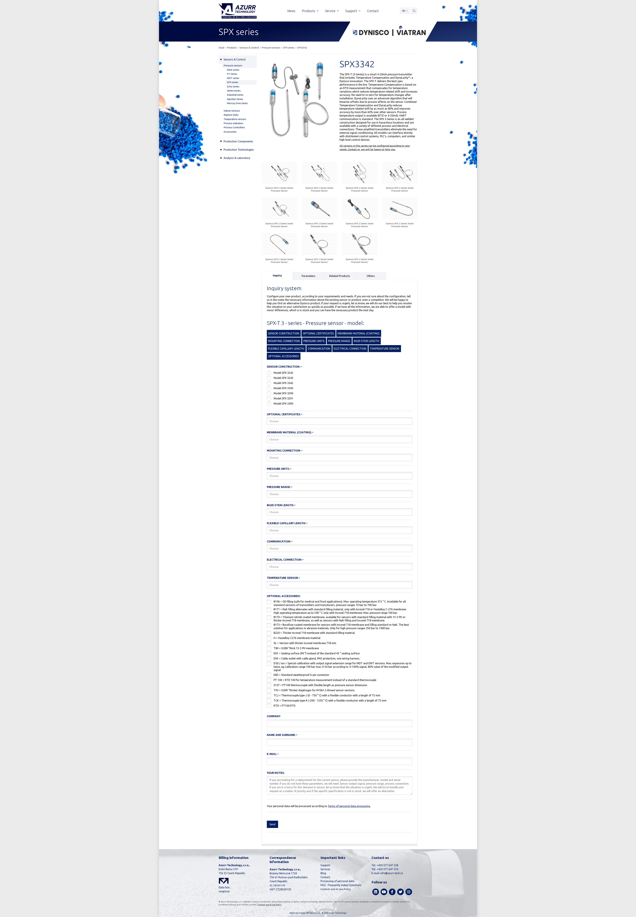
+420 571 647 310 (387, 869)
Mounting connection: (284, 450)
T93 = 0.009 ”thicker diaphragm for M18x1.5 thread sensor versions (314, 690)
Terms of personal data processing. (349, 806)
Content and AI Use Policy (335, 889)
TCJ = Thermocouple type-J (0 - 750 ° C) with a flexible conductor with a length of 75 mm (327, 695)
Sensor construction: (283, 366)
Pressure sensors (271, 47)
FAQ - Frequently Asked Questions (340, 885)
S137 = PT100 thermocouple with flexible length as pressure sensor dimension (320, 685)
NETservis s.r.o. (313, 913)
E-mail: (272, 753)
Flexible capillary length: (286, 523)
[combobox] (339, 421)
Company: (274, 716)
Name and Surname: (281, 734)
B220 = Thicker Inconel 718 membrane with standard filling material (314, 632)
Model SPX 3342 (283, 383)
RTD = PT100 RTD (284, 705)
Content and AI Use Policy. (270, 905)
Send (272, 824)
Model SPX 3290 (283, 393)
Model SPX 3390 (283, 403)
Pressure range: (279, 486)
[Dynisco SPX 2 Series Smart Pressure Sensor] (279, 173)
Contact (325, 877)
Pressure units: (278, 468)
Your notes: (276, 772)
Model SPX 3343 (283, 388)
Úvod (221, 47)
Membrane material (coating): (289, 432)
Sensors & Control (249, 47)
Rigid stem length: (280, 505)
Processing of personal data (337, 881)
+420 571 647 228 (387, 865)
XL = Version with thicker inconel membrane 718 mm (305, 643)
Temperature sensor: (282, 577)
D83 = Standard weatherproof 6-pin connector (301, 674)
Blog (323, 873)
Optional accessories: (283, 596)
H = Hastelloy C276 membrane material (297, 637)
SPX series (288, 47)
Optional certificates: (284, 414)
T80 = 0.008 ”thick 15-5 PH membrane (296, 648)
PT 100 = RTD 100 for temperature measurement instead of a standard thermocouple (325, 679)
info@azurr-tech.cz (391, 873)
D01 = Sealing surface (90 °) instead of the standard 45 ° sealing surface (317, 653)
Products (232, 47)
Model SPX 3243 (283, 377)
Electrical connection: (284, 559)
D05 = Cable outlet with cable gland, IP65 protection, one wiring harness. (317, 658)
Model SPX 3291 (283, 398)
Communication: (279, 541)
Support (325, 865)
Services (325, 869)
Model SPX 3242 (283, 372)
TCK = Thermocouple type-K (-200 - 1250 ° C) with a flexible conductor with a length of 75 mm (330, 700)
